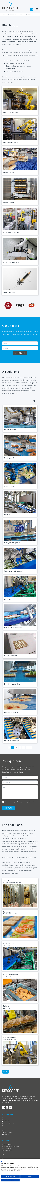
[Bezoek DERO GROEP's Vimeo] (3, 1107)
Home (3, 14)
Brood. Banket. (7, 1008)
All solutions (5, 1134)
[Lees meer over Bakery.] (20, 1021)
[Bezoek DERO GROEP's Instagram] (7, 1107)
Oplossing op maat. (10, 292)
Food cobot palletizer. (11, 262)
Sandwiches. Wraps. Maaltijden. (11, 914)
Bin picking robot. (10, 430)
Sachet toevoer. (9, 486)
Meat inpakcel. (9, 458)
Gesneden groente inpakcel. (13, 571)
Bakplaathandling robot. (12, 142)
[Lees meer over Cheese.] (20, 895)
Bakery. (20, 14)
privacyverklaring (17, 772)
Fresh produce (6, 1122)
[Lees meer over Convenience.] (20, 927)
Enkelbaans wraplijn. (11, 712)
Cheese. (6, 881)
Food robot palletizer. (11, 232)
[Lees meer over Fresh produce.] (20, 958)
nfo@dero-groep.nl (8, 1150)
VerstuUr (8, 808)
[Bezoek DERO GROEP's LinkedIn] (10, 1107)
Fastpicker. (8, 599)
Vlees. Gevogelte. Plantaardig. (10, 976)
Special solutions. (9, 1038)
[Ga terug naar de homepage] (10, 6)
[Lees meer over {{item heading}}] (20, 99)
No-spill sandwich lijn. (11, 656)
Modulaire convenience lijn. (13, 628)
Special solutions (7, 1132)
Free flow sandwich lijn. (12, 684)
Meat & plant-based (8, 1124)
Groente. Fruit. (6, 945)
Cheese (4, 1118)
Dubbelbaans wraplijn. (11, 741)
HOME (5, 1072)
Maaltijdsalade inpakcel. (12, 543)
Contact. (5, 1141)
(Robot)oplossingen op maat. (10, 1039)
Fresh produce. (8, 943)
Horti (3, 1130)
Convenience (6, 1120)
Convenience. (8, 912)
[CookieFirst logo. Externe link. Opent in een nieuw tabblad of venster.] (2, 1161)
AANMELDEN (20, 353)
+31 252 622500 (7, 1148)
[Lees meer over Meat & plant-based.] (20, 990)
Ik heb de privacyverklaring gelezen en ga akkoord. (19, 802)
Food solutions (12, 14)
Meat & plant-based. (10, 975)
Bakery (4, 1126)
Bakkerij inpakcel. (9, 172)
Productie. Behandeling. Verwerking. (12, 882)
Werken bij (5, 1155)
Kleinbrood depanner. (11, 112)
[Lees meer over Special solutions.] (20, 1052)
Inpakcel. (7, 515)
